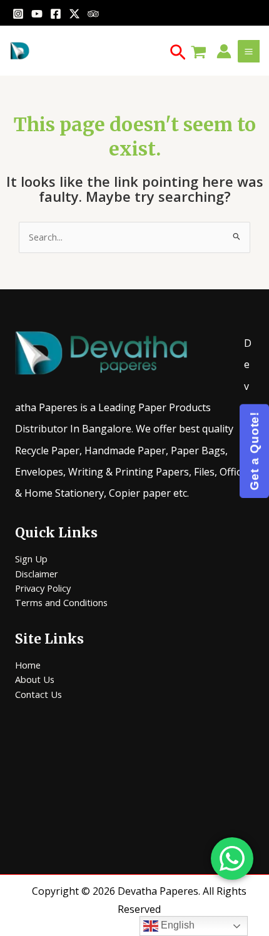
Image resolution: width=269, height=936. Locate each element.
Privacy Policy (43, 588)
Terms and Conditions (61, 602)
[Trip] (93, 13)
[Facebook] (55, 13)
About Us (34, 679)
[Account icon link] (223, 51)
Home (28, 665)
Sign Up (31, 558)
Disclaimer (36, 573)
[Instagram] (18, 13)
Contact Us (38, 694)
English (176, 925)
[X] (74, 13)
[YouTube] (37, 13)
